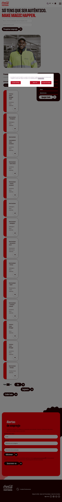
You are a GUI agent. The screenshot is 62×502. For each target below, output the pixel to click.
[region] (31, 80)
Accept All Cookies (46, 82)
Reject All (35, 82)
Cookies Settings (15, 82)
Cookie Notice (41, 78)
